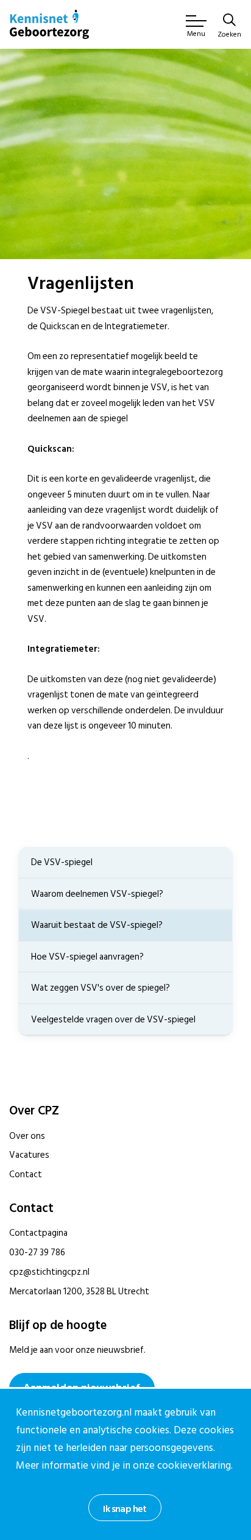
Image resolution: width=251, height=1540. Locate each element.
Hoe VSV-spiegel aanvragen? (87, 956)
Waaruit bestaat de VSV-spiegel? (97, 925)
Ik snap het (124, 1509)
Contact (25, 1174)
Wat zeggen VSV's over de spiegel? (100, 988)
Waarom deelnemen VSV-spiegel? (97, 894)
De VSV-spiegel (62, 862)
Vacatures (29, 1155)
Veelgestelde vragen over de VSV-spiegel (113, 1019)
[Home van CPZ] (49, 24)
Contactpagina (38, 1233)
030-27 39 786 (37, 1252)
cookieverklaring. (195, 1465)
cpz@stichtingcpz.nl (49, 1272)
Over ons (27, 1136)
